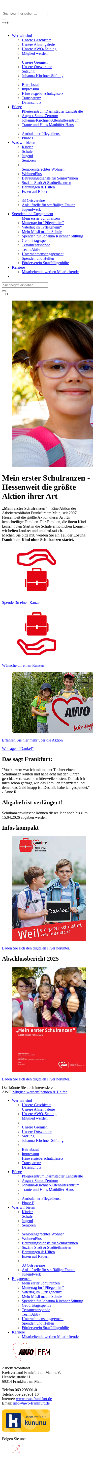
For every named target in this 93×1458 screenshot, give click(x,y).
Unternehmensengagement (42, 1319)
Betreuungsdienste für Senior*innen (50, 1243)
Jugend (27, 1221)
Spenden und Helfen (38, 1323)
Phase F (28, 1203)
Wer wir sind (22, 1100)
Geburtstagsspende (36, 1305)
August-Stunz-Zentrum (40, 1180)
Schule (27, 1216)
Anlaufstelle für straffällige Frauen (48, 1270)
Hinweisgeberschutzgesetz (42, 1158)
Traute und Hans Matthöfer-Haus (48, 1189)
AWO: (7, 1092)
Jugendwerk (31, 1274)
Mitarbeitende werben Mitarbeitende (50, 1336)
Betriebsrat (30, 1149)
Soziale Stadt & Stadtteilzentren (46, 1247)
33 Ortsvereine (33, 1265)
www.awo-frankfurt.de (34, 1399)
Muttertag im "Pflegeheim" (43, 1287)
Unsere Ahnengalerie (38, 1109)
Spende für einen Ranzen (21, 602)
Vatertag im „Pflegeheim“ (42, 1292)
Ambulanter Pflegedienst (41, 1198)
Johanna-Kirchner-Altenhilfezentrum (50, 1185)
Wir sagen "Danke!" (18, 748)
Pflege (17, 1172)
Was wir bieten (23, 1207)
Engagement (21, 1279)
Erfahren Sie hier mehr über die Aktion (32, 740)
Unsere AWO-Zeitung (39, 1114)
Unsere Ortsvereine (37, 1131)
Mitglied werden (25, 1092)
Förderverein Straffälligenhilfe (45, 1328)
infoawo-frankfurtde (31, 1403)
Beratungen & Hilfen (38, 1252)
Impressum (30, 1154)
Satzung (28, 1136)
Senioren (29, 1225)
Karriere (18, 1332)
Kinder (27, 1212)
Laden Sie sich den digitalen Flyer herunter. (36, 948)
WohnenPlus (32, 1238)
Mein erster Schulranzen (41, 1283)
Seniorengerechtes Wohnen (43, 1234)
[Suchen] (4, 19)
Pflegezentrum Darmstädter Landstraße (52, 1176)
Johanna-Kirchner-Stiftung (42, 1140)
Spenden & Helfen (52, 1092)
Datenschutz (31, 1167)
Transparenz (31, 1163)
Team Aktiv (31, 1314)
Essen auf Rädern (35, 1256)
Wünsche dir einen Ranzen (23, 665)
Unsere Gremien (35, 1127)
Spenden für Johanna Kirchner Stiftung (52, 1301)
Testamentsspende (36, 1310)
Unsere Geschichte (36, 1105)
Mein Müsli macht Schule (42, 1296)
